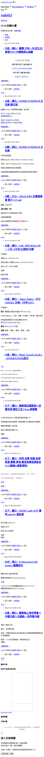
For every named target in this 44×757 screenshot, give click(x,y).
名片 (6, 40)
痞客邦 (14, 85)
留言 (18, 85)
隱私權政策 (36, 727)
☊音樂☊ (17, 89)
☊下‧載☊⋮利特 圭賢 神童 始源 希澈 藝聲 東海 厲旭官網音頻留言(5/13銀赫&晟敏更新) (23, 462)
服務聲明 (22, 729)
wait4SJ (6, 15)
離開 (11, 754)
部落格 (7, 37)
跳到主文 (4, 20)
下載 (2, 366)
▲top (3, 92)
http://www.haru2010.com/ (11, 322)
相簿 (6, 35)
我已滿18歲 (5, 754)
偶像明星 (17, 31)
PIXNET (9, 727)
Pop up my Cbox (6, 712)
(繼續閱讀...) (5, 81)
